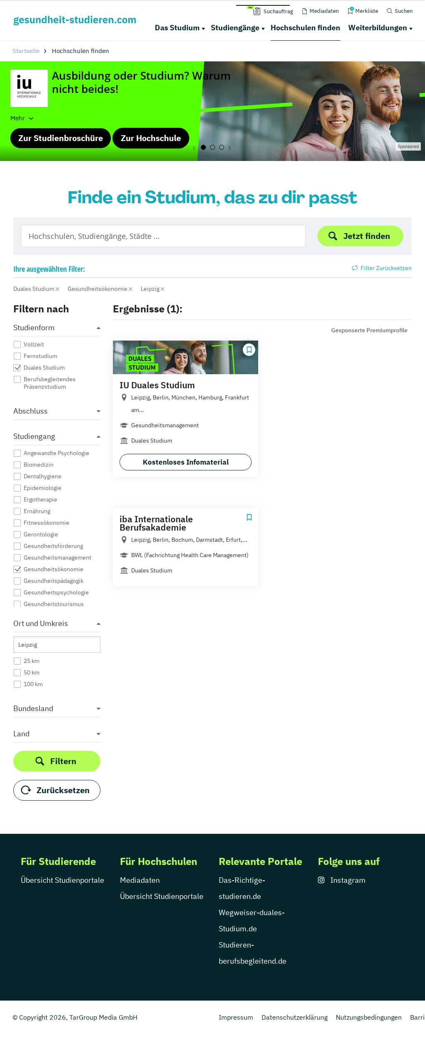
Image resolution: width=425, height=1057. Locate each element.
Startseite (25, 51)
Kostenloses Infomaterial (186, 462)
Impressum (236, 1017)
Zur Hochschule (151, 138)
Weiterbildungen (377, 27)
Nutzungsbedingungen (369, 1017)
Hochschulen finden (305, 27)
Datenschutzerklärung (294, 1017)
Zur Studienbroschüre (60, 138)
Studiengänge (235, 27)
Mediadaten (140, 880)
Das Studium (177, 27)
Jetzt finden (366, 235)
